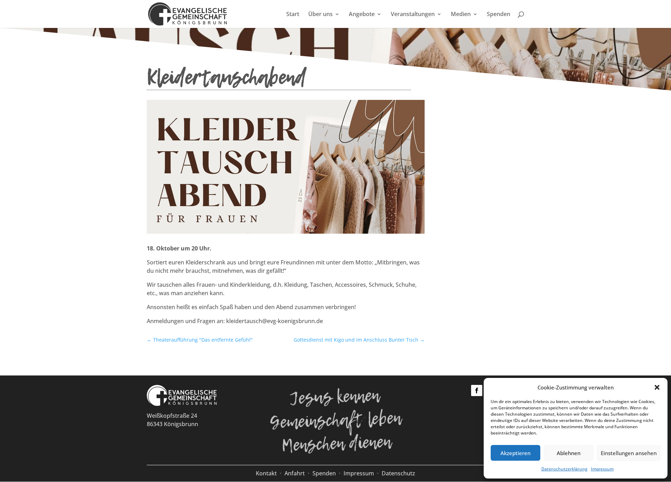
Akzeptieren (515, 453)
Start (292, 15)
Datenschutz (398, 473)
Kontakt (266, 473)
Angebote (362, 15)
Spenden (498, 15)
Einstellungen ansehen (629, 453)
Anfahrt (294, 473)
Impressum (602, 469)
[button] (657, 387)
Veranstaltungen (413, 15)
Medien (461, 15)
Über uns (320, 15)
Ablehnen (568, 453)
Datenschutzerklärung (564, 469)
